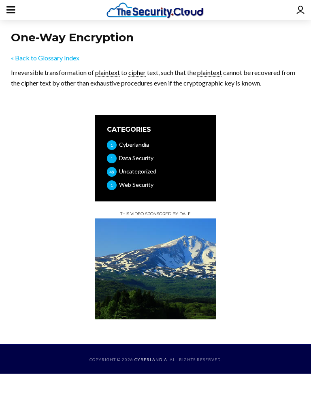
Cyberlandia (150, 359)
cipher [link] (137, 72)
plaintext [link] (107, 72)
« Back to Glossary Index (45, 58)
